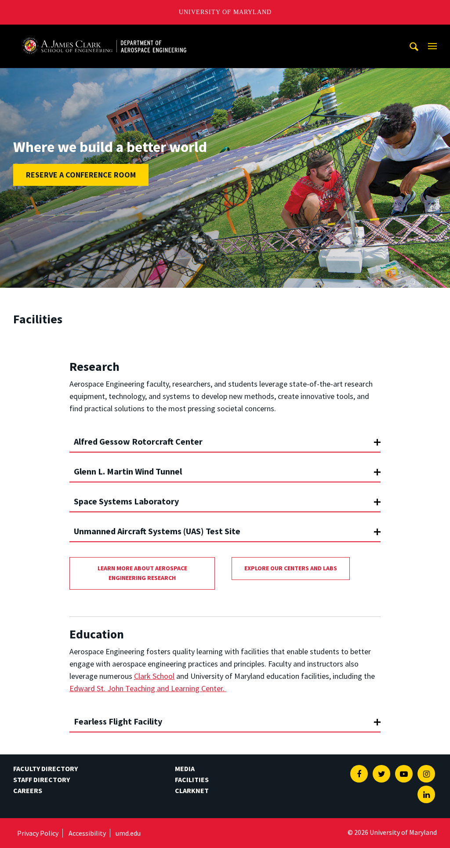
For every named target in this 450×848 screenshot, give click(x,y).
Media (185, 768)
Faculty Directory (45, 768)
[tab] (225, 438)
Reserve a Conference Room (81, 175)
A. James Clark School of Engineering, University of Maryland (104, 33)
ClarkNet (192, 790)
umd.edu (128, 833)
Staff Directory (41, 779)
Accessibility (87, 833)
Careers (27, 790)
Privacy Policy (37, 833)
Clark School (154, 676)
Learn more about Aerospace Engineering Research (142, 573)
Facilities (192, 779)
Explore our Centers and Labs (290, 568)
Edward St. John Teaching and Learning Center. (147, 688)
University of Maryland (225, 12)
